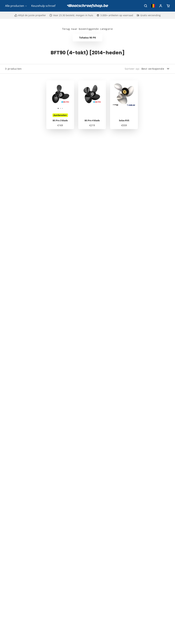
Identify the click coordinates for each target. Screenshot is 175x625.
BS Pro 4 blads (92, 104)
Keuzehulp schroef (43, 6)
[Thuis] (87, 6)
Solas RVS (124, 104)
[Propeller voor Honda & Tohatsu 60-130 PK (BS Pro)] (51, 95)
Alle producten (14, 6)
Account (160, 5)
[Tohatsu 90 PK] (87, 38)
